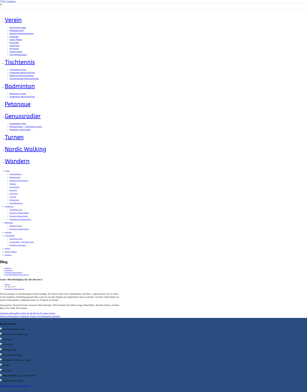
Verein (7, 171)
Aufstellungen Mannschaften (20, 219)
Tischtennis (9, 206)
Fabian (7, 284)
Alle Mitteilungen (16, 203)
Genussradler (10, 236)
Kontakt (3, 386)
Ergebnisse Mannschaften (19, 213)
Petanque (8, 232)
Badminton (9, 223)
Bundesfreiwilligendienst (19, 181)
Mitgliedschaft (15, 177)
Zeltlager (13, 184)
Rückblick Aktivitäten (18, 245)
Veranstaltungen (16, 174)
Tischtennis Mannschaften (14, 289)
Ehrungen (13, 190)
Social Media (14, 187)
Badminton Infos (16, 226)
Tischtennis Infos (16, 210)
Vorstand (13, 197)
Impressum (14, 386)
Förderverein (14, 200)
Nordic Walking (11, 252)
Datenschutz (25, 386)
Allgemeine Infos (16, 239)
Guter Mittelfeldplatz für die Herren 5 (17, 275)
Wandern (8, 255)
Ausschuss (14, 194)
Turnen (7, 248)
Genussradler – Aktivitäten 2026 (22, 242)
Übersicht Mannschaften (19, 216)
